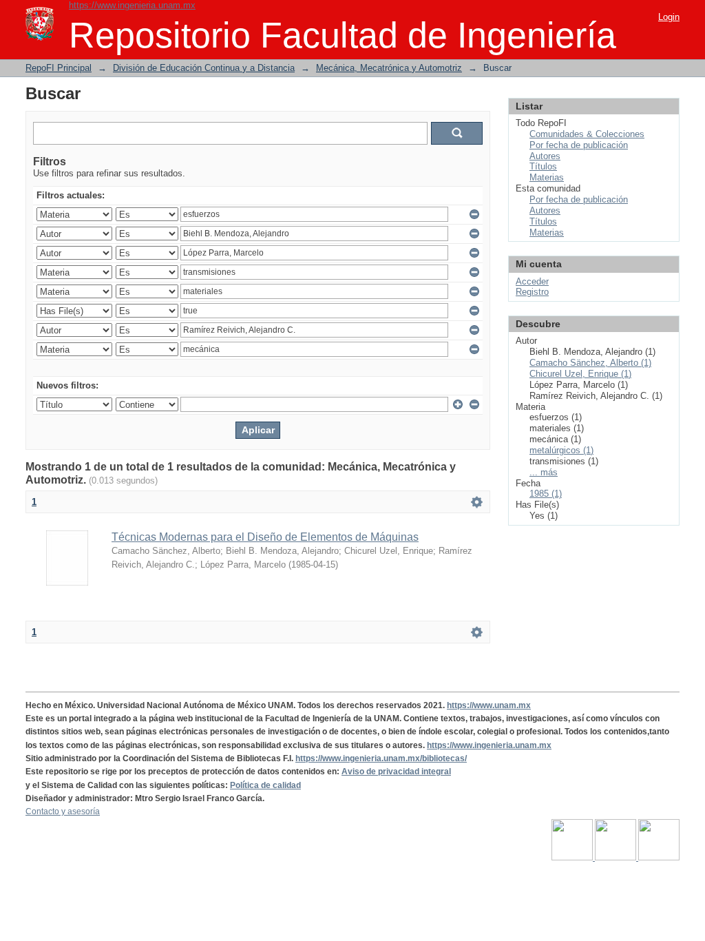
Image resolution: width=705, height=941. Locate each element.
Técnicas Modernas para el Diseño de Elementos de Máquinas (265, 537)
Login (669, 17)
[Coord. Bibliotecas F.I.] (659, 857)
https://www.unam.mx (489, 705)
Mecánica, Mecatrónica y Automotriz (389, 68)
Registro (532, 292)
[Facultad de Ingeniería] (616, 857)
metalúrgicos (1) (561, 450)
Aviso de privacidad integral (396, 771)
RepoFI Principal (58, 68)
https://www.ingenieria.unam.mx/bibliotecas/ (381, 758)
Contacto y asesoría (62, 811)
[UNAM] (573, 857)
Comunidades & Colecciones (586, 134)
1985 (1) (545, 493)
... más (543, 472)
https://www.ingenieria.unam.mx (132, 5)
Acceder (532, 281)
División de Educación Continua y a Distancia (204, 68)
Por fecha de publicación (578, 145)
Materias (546, 177)
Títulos (543, 166)
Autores (544, 156)
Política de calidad (265, 785)
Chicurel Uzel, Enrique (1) (580, 374)
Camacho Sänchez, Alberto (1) (590, 363)
